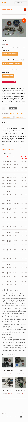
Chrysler (18, 113)
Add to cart (13, 108)
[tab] (7, 117)
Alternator (12, 113)
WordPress (10, 417)
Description (7, 117)
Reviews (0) (20, 117)
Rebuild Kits (22, 113)
